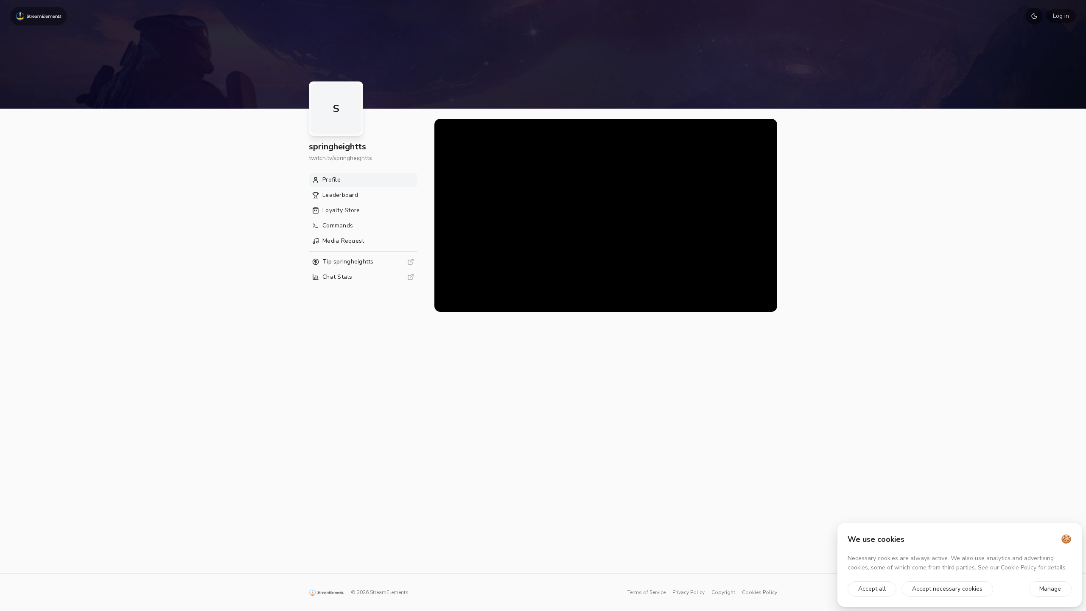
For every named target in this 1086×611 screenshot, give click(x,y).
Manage (1050, 589)
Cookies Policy (759, 592)
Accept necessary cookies (947, 589)
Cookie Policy (1018, 567)
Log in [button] (1061, 16)
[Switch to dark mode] (1034, 16)
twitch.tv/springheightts (340, 158)
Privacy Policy (688, 592)
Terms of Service (646, 592)
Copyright (723, 592)
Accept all (872, 589)
